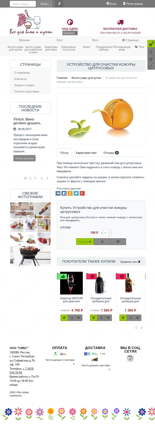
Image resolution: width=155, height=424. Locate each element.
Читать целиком (24, 158)
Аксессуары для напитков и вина (33, 49)
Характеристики (86, 153)
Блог (60, 40)
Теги (141, 47)
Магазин (24, 40)
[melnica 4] (43, 210)
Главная (62, 78)
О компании (22, 72)
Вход (112, 3)
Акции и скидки (24, 85)
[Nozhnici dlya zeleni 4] (16, 239)
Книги (86, 47)
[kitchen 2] (22, 210)
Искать (45, 3)
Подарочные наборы (104, 48)
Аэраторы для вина (51, 48)
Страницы (132, 40)
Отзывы (111, 153)
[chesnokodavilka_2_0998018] (16, 225)
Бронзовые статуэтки (68, 48)
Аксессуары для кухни (15, 48)
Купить (84, 241)
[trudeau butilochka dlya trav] (44, 225)
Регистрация (134, 3)
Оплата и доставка (26, 91)
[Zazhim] (30, 239)
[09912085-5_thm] (30, 225)
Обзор (64, 153)
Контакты (20, 79)
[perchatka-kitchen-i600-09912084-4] (44, 239)
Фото (95, 40)
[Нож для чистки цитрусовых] (101, 119)
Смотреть (69, 33)
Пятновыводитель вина (122, 48)
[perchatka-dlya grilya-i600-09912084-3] (30, 256)
